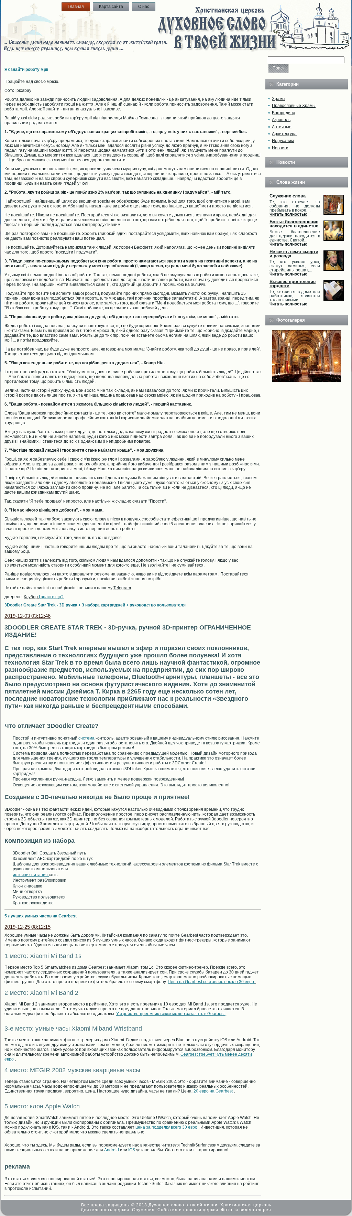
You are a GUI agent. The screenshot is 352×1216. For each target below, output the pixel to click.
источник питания (31, 874)
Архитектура (284, 133)
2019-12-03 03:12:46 (27, 616)
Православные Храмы (294, 105)
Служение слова (288, 195)
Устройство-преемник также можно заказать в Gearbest (171, 1013)
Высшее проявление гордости (293, 283)
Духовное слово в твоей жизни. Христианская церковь (209, 1205)
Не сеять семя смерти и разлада (294, 253)
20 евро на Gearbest (214, 1091)
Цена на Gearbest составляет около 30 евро (211, 981)
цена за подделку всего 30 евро (166, 1127)
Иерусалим (283, 140)
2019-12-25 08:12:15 (27, 927)
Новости (280, 148)
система (87, 738)
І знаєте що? (51, 596)
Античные (282, 127)
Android (112, 1150)
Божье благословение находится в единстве (294, 223)
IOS (132, 1150)
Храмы (278, 98)
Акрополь (281, 119)
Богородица (283, 112)
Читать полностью (288, 214)
